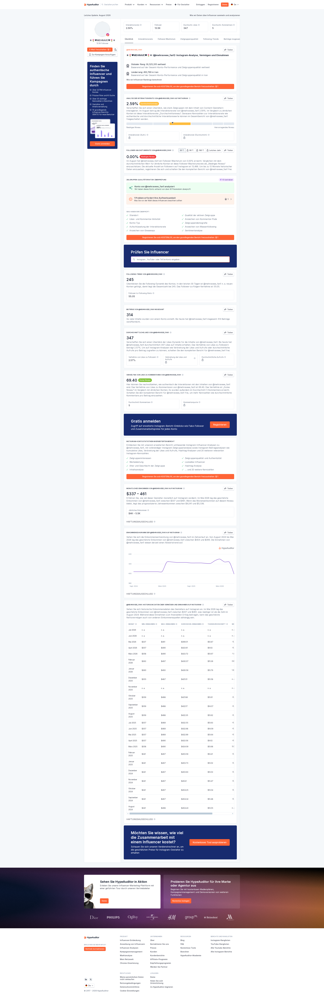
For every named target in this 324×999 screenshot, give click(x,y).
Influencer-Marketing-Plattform (134, 885)
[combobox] (182, 259)
